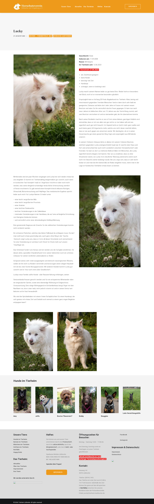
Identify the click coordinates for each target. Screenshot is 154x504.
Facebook (123, 435)
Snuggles (82, 416)
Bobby (59, 416)
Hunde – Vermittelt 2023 (40, 36)
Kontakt (107, 6)
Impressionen (18, 469)
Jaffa (15, 416)
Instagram (124, 440)
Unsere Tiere (66, 6)
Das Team (17, 471)
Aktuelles (78, 6)
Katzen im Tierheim (20, 442)
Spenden (58, 472)
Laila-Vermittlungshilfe (109, 413)
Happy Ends (17, 452)
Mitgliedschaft (51, 447)
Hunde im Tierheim (20, 439)
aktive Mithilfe (58, 444)
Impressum (116, 452)
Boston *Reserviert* (42, 416)
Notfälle (16, 449)
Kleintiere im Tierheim (21, 444)
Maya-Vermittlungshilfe (129, 414)
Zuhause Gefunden (62, 36)
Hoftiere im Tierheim (21, 447)
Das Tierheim (89, 6)
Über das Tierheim (20, 466)
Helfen (100, 6)
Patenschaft (67, 442)
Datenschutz (116, 454)
